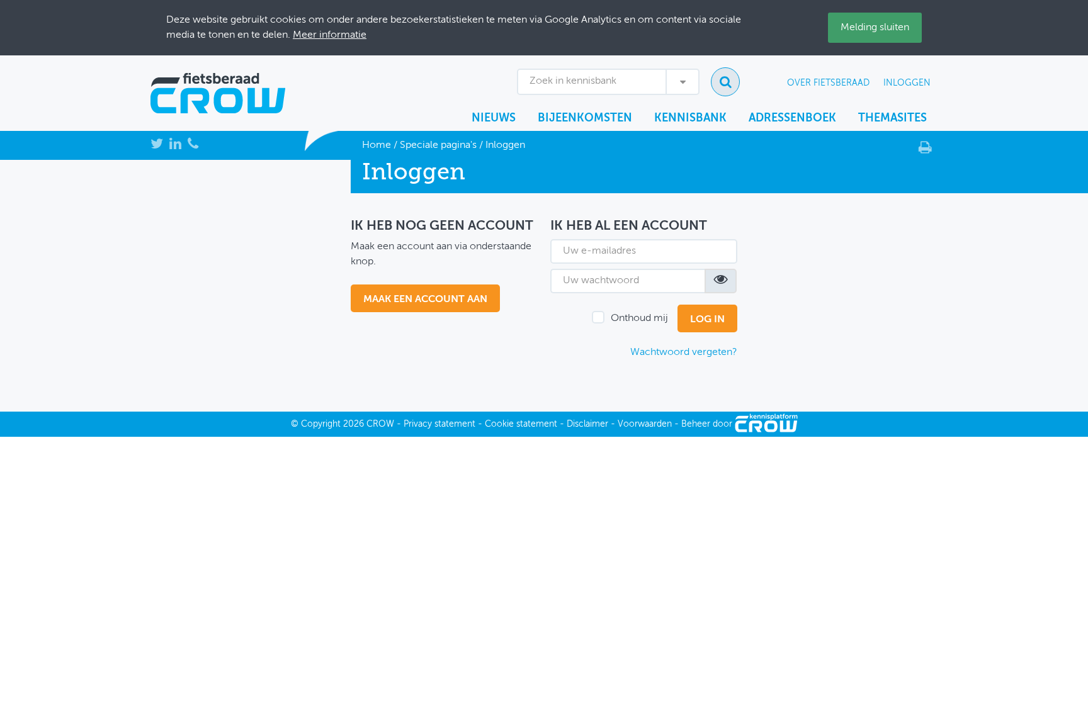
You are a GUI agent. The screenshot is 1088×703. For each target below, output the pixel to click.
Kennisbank (690, 118)
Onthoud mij (639, 318)
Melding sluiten (875, 28)
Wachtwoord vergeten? (683, 352)
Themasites (892, 118)
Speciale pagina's (438, 145)
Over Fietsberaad (828, 83)
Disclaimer (587, 424)
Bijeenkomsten (585, 118)
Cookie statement (521, 424)
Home (376, 145)
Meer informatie (329, 35)
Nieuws (494, 118)
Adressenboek (792, 118)
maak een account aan (425, 300)
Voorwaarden (645, 424)
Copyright (321, 424)
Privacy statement (439, 424)
